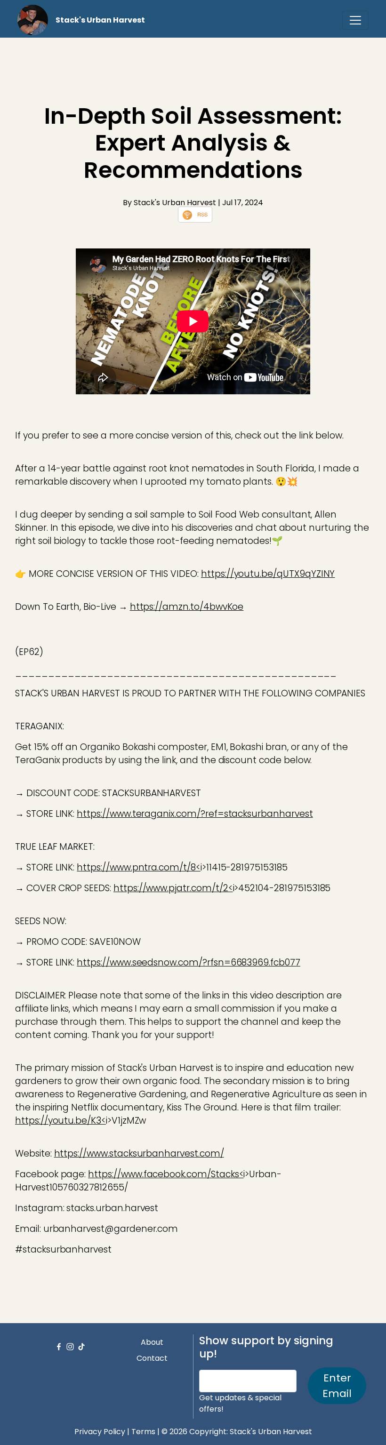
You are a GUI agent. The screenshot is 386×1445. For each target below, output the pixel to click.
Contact (152, 1358)
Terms (143, 1431)
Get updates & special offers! (240, 1403)
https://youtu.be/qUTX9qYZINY (268, 573)
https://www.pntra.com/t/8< (139, 867)
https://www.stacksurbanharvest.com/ (139, 1153)
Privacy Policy (99, 1431)
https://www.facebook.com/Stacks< (165, 1174)
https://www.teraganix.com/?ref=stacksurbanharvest (195, 813)
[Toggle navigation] (355, 20)
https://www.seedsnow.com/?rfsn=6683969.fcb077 (188, 962)
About (152, 1342)
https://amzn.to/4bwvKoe (187, 606)
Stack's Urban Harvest (100, 20)
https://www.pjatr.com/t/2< (173, 888)
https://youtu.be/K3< (60, 1120)
